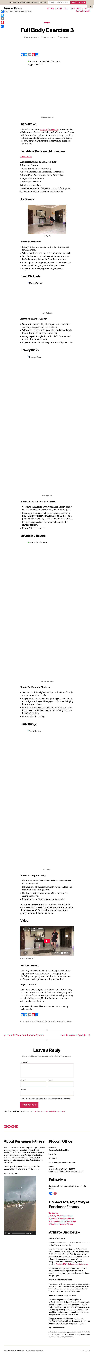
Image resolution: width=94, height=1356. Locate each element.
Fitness (47, 23)
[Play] (6, 1233)
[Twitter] (2, 15)
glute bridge (44, 1021)
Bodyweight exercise (49, 129)
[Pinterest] (2, 22)
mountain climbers (65, 1021)
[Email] (2, 19)
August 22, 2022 (49, 37)
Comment (24, 1062)
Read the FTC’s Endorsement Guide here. (72, 1264)
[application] (20, 1205)
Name (22, 1080)
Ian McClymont (33, 37)
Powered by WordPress (35, 1351)
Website (23, 1089)
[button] (20, 1205)
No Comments (65, 37)
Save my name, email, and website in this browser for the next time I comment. (46, 1099)
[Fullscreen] (34, 1233)
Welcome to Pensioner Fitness (61, 1224)
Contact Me (53, 1213)
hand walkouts (54, 1021)
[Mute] (31, 1233)
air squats (26, 1021)
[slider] (18, 1233)
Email (50, 1080)
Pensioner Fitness (17, 1351)
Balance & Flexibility (83, 11)
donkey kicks (34, 1021)
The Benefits (26, 156)
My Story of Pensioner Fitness (60, 1216)
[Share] (2, 26)
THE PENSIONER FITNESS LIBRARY (62, 1221)
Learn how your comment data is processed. (49, 1111)
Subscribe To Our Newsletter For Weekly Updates (27, 2)
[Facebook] (2, 11)
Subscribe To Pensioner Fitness (61, 1219)
